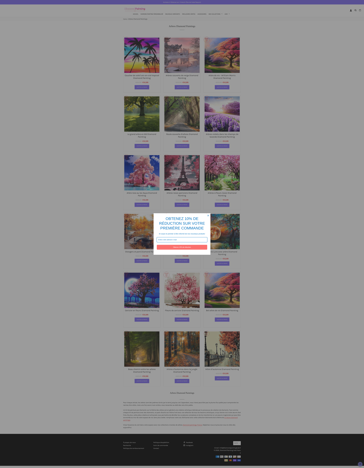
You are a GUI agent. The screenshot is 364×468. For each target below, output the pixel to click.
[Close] (208, 215)
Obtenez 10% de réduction (182, 247)
